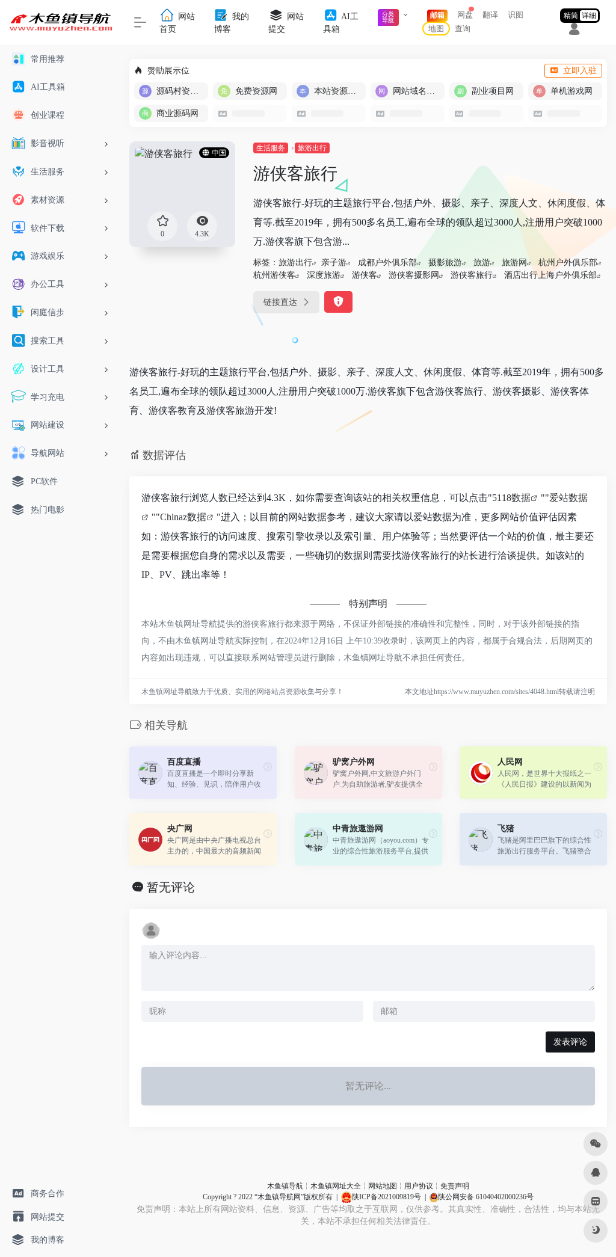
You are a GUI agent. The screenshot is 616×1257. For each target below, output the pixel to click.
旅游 (481, 262)
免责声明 (454, 1186)
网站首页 (177, 23)
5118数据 (511, 498)
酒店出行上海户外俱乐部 (550, 275)
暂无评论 (171, 887)
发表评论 (570, 1041)
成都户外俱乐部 (387, 262)
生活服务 (270, 148)
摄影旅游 (445, 262)
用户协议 (418, 1186)
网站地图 (382, 1186)
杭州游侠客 (274, 275)
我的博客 (232, 23)
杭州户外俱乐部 (567, 262)
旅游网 (514, 262)
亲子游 (333, 262)
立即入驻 (580, 70)
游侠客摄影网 (414, 275)
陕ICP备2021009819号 (386, 1197)
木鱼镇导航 (285, 1186)
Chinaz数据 (183, 517)
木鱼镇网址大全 (335, 1186)
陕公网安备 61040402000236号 (486, 1197)
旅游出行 (312, 148)
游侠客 (364, 275)
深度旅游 (323, 275)
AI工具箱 (341, 23)
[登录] (574, 30)
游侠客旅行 (472, 275)
